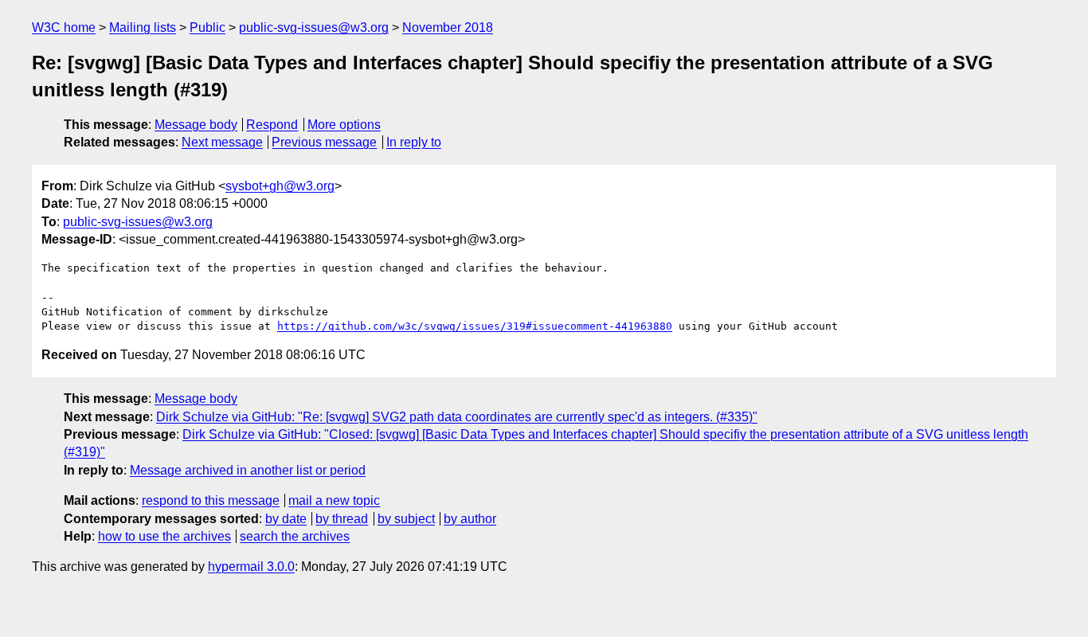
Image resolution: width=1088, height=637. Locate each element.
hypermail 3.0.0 (251, 566)
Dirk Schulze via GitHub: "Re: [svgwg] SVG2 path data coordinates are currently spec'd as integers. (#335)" (456, 417)
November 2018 (447, 27)
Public (207, 27)
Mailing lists (142, 27)
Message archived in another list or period (248, 470)
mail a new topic (334, 500)
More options (344, 124)
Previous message (324, 142)
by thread (341, 519)
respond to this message (211, 500)
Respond (272, 124)
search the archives (295, 536)
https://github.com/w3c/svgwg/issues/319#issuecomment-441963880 (474, 326)
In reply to (413, 142)
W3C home (64, 27)
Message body (196, 124)
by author (470, 519)
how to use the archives (164, 536)
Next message (222, 142)
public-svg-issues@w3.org (314, 27)
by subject (406, 519)
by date (286, 519)
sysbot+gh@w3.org (280, 186)
